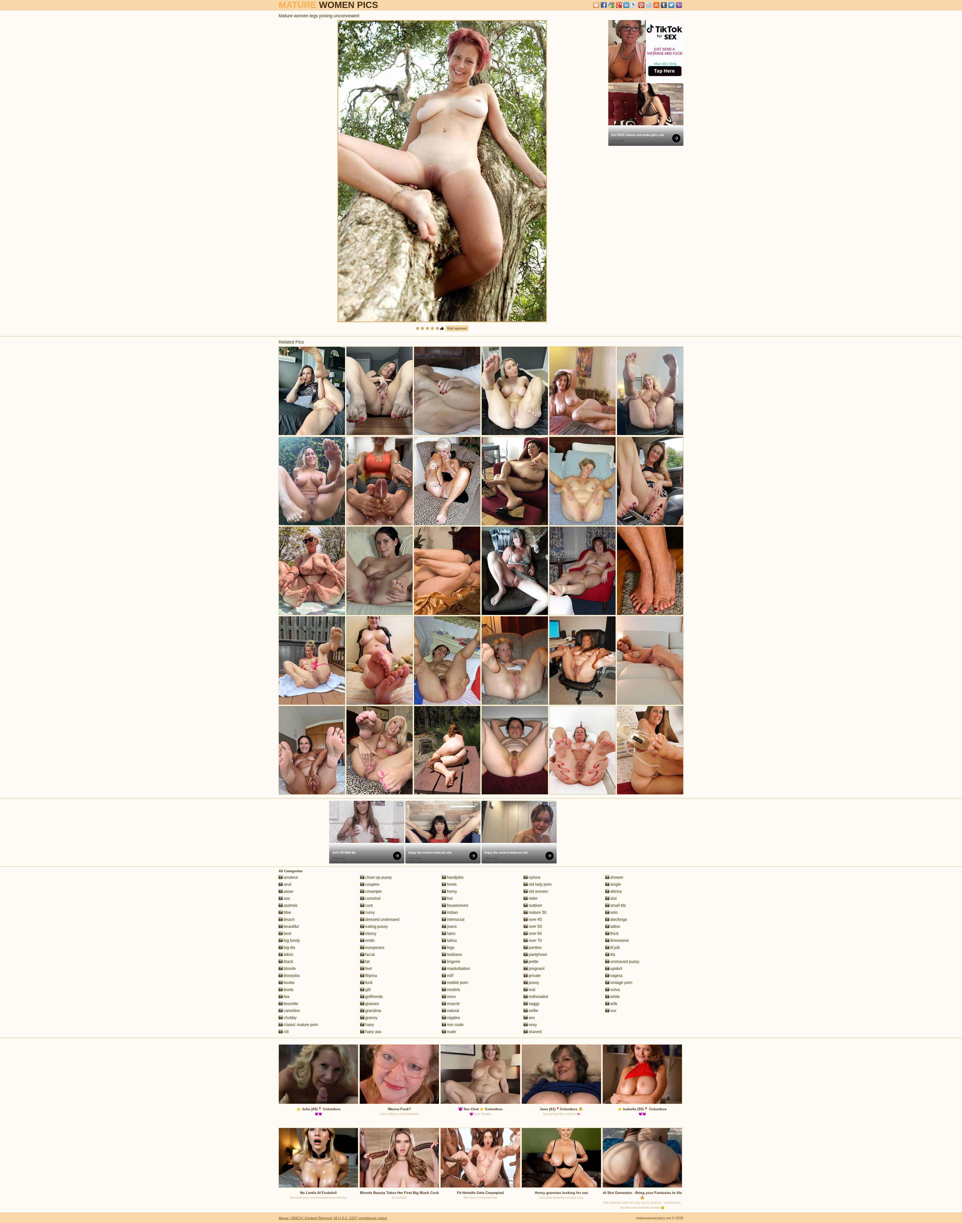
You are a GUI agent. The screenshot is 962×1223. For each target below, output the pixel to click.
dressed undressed (381, 919)
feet (368, 968)
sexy (532, 1025)
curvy (369, 912)
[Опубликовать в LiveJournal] (634, 5)
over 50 (535, 926)
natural (452, 1011)
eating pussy (376, 926)
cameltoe (291, 1011)
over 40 (535, 919)
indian (452, 912)
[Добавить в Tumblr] (664, 5)
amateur (290, 877)
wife (613, 1004)
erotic (369, 940)
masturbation (458, 968)
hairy (369, 1025)
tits (612, 954)
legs (450, 947)
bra (286, 996)
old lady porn (540, 884)
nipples (453, 1018)
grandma (372, 1011)
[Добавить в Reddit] (649, 5)
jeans (451, 926)
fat (367, 961)
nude (451, 1032)
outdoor (535, 905)
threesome (619, 940)
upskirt (615, 968)
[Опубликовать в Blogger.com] (596, 5)
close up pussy (378, 877)
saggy (533, 1004)
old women (538, 891)
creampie (373, 891)
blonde (289, 968)
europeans (374, 947)
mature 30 (537, 912)
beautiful (291, 926)
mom (451, 996)
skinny (615, 891)
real (531, 989)
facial (369, 954)
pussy (533, 982)
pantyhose (537, 954)
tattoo (614, 926)
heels (451, 884)
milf (449, 975)
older (533, 898)
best (287, 933)
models (453, 989)
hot (449, 898)
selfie (533, 1011)
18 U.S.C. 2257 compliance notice (360, 1218)
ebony (370, 933)
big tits (289, 947)
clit (286, 1032)
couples (371, 884)
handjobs (454, 877)
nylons (534, 877)
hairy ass (372, 1032)
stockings (618, 919)
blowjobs (291, 975)
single (615, 884)
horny (451, 891)
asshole (290, 905)
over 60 (535, 933)
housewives (457, 905)
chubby (290, 1018)
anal (287, 884)
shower (616, 877)
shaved (535, 1032)
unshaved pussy (624, 961)
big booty (291, 940)
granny (371, 1018)
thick (614, 933)
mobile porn (457, 982)
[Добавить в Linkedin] (626, 5)
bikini (288, 954)
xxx (612, 1011)
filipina (370, 975)
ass (286, 898)
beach (289, 919)
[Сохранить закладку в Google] (611, 5)
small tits (617, 905)
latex (450, 933)
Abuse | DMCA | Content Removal (305, 1218)
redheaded (538, 996)
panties (535, 947)
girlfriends (373, 996)
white (614, 996)
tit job (614, 947)
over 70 (535, 940)
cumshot (372, 898)
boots (288, 989)
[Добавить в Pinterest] (641, 5)
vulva (614, 989)
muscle (453, 1004)
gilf (367, 989)
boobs (289, 982)
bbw (287, 912)
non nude (455, 1025)
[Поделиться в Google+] (619, 5)
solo (613, 912)
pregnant (536, 968)
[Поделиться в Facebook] (604, 5)
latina (451, 940)
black (288, 961)
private (534, 975)
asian (288, 891)
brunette (290, 1004)
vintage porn (620, 982)
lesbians (454, 954)
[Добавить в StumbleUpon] (656, 5)
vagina (615, 975)
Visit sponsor (457, 328)
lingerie (453, 961)
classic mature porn (300, 1025)
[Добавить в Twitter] (671, 5)
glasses (371, 1004)
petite (533, 961)
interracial (455, 919)
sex (531, 1018)
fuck (368, 982)
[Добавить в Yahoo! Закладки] (679, 5)
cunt (368, 905)
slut (613, 898)
